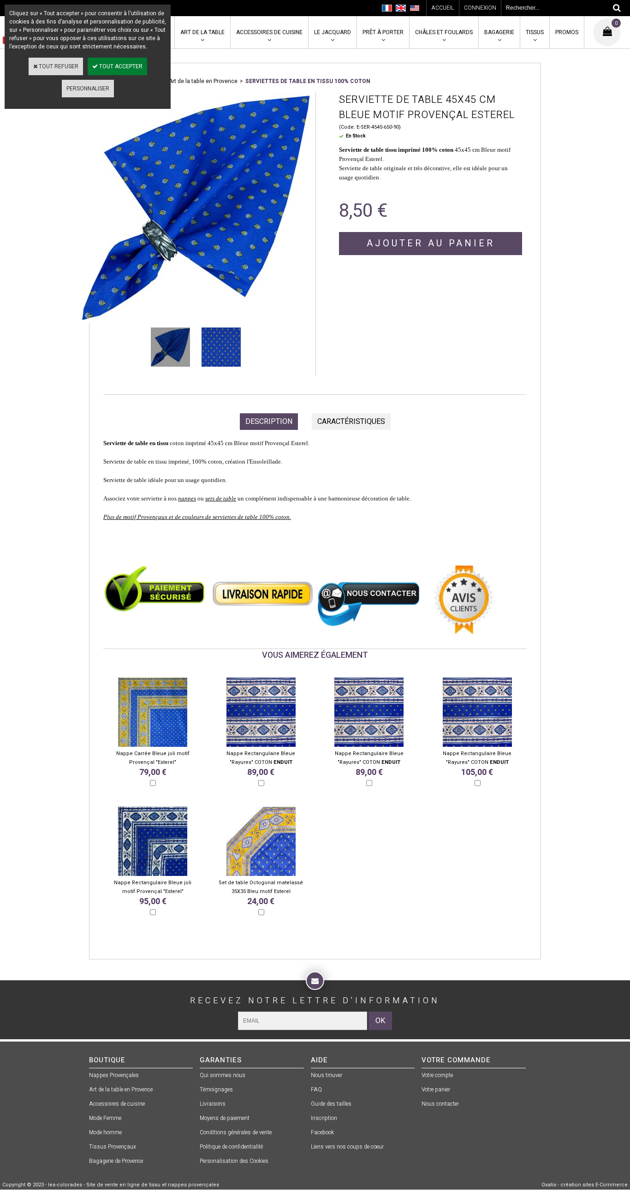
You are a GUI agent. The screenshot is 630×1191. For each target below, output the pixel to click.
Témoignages (216, 1089)
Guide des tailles (331, 1104)
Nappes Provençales (114, 1075)
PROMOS (566, 32)
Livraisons (213, 1104)
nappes (187, 498)
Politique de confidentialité (231, 1147)
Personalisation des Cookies (234, 1161)
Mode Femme (105, 1118)
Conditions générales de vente (236, 1132)
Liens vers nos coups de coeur (347, 1147)
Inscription (324, 1118)
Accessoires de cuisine (269, 32)
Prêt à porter (383, 32)
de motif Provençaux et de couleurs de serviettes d (177, 516)
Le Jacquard (332, 32)
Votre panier (436, 1089)
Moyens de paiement (225, 1118)
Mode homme (105, 1132)
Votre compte (437, 1075)
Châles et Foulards (444, 32)
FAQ (316, 1089)
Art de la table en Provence (203, 81)
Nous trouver (326, 1075)
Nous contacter (440, 1104)
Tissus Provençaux (112, 1147)
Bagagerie (499, 32)
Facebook (322, 1132)
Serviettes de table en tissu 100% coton (307, 81)
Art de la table (202, 32)
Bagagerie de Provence (116, 1161)
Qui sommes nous (222, 1075)
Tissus (535, 32)
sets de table (220, 498)
